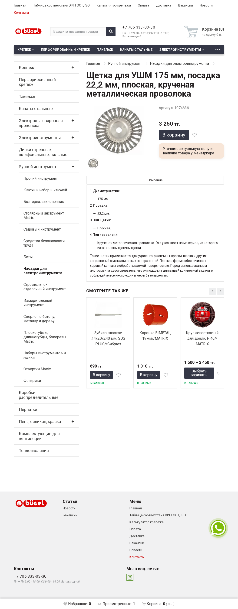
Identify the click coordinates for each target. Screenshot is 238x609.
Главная (20, 5)
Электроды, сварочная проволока (41, 123)
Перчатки (28, 409)
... (218, 48)
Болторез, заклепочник (43, 201)
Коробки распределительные (39, 395)
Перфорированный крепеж (65, 50)
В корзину (173, 135)
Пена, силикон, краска (40, 421)
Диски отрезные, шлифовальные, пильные (43, 152)
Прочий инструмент (40, 178)
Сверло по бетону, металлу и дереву (39, 318)
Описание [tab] (155, 180)
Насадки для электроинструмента (42, 270)
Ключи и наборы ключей (45, 190)
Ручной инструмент (37, 166)
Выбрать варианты (199, 373)
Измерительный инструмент (37, 302)
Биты (28, 257)
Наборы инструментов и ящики (44, 355)
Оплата (143, 5)
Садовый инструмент (42, 229)
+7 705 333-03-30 (138, 27)
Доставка (163, 5)
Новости (206, 5)
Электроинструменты (180, 50)
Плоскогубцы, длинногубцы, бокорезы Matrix (44, 337)
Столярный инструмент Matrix (43, 215)
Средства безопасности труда (44, 243)
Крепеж (24, 50)
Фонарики (32, 380)
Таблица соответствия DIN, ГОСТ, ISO (61, 5)
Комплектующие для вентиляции (39, 436)
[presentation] (212, 291)
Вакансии (185, 5)
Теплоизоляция (34, 450)
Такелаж (105, 50)
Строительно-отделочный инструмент (44, 286)
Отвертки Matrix (37, 369)
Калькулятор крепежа (114, 5)
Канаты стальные (136, 50)
